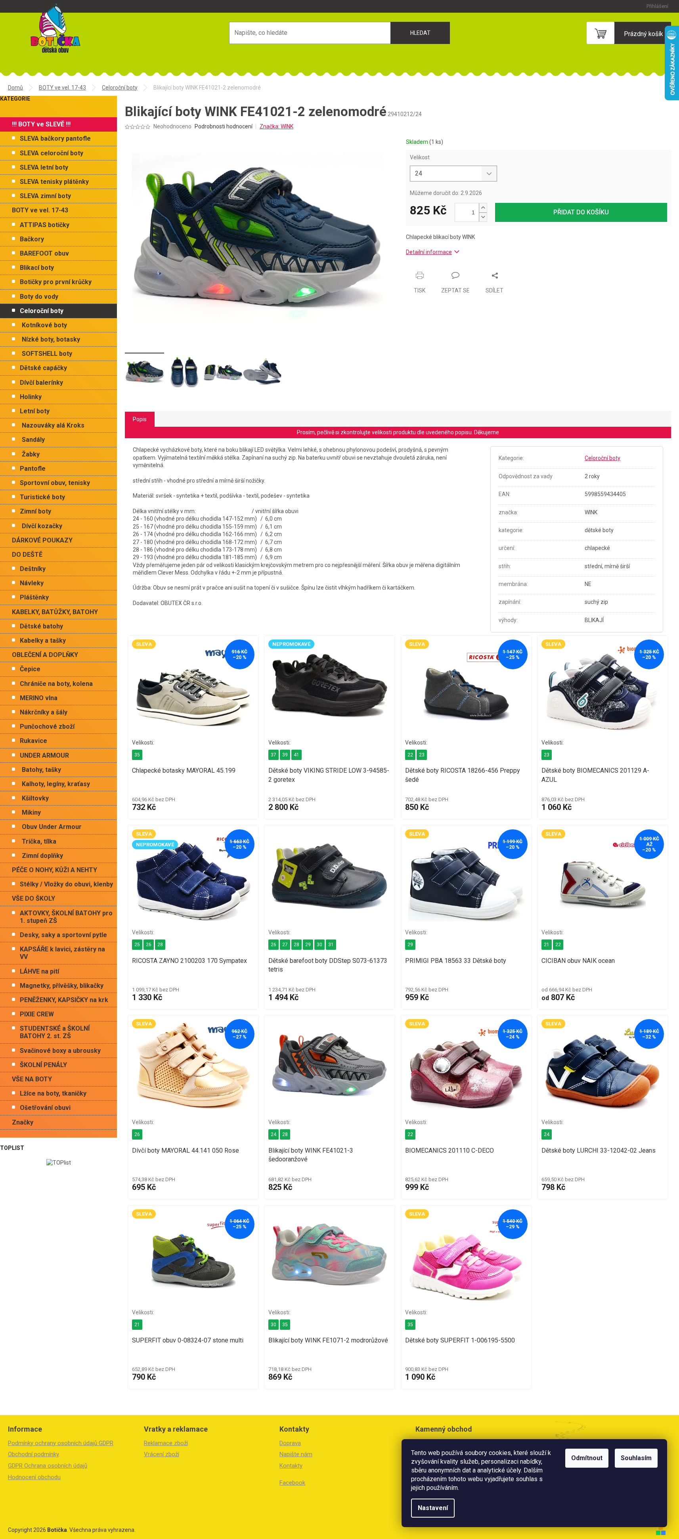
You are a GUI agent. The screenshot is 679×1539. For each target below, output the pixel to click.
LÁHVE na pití (39, 971)
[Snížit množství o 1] (483, 216)
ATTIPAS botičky (44, 225)
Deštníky (33, 569)
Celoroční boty (41, 311)
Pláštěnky (34, 597)
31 (331, 944)
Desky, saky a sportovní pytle (63, 935)
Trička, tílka (39, 841)
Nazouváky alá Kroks (53, 425)
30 (319, 944)
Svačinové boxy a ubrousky (60, 1050)
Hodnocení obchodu (34, 1477)
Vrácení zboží (161, 1454)
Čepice (30, 669)
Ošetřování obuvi (45, 1107)
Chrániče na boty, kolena (56, 683)
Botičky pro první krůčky (56, 282)
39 (285, 755)
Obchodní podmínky (33, 1454)
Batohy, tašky (41, 769)
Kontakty (290, 1465)
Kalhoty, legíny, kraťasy (56, 784)
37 (273, 755)
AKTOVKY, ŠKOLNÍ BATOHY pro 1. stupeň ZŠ (66, 916)
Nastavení (433, 1508)
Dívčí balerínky (41, 382)
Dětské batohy (41, 626)
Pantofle (33, 468)
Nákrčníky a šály (43, 712)
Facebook (292, 1482)
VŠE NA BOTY (32, 1079)
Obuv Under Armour (52, 827)
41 (296, 755)
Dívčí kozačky (42, 526)
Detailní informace (429, 252)
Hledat (420, 33)
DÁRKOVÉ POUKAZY (42, 540)
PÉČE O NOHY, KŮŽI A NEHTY (54, 870)
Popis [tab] (140, 419)
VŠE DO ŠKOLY (33, 898)
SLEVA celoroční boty (51, 153)
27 (285, 944)
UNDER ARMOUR (44, 755)
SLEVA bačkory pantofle (55, 138)
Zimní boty (35, 511)
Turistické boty (42, 497)
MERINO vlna (38, 698)
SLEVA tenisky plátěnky (54, 181)
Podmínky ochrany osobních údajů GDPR (60, 1443)
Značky (22, 1122)
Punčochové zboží (47, 726)
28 (160, 944)
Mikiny (31, 812)
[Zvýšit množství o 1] (483, 207)
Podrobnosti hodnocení (223, 126)
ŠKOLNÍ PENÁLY (43, 1065)
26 (148, 944)
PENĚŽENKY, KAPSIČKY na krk (64, 1000)
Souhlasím (636, 1458)
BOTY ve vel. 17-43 (40, 210)
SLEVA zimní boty (45, 196)
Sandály (33, 439)
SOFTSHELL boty (47, 353)
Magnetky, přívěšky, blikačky (61, 985)
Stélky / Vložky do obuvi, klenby (66, 884)
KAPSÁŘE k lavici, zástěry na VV (62, 952)
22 (410, 755)
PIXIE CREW (37, 1014)
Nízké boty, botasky (51, 339)
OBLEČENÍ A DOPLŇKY (45, 655)
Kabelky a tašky (43, 640)
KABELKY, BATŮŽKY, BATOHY (55, 612)
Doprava (290, 1443)
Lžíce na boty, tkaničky (53, 1093)
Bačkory (32, 239)
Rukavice (33, 741)
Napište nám (295, 1454)
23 (422, 755)
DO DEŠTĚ (27, 554)
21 (546, 944)
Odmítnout (586, 1458)
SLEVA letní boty (44, 167)
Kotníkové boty (44, 325)
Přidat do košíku (581, 212)
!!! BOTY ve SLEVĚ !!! (41, 124)
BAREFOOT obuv (44, 253)
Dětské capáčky (43, 368)
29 (308, 944)
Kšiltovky (35, 798)
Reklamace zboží (166, 1443)
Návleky (32, 583)
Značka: (276, 126)
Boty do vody (39, 296)
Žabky (31, 454)
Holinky (31, 397)
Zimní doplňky (42, 855)
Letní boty (35, 411)
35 (137, 755)
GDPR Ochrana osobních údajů (47, 1465)
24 (273, 1134)
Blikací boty (37, 267)
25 (137, 944)
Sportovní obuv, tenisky (55, 483)
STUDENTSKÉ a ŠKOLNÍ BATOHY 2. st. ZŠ (55, 1032)
